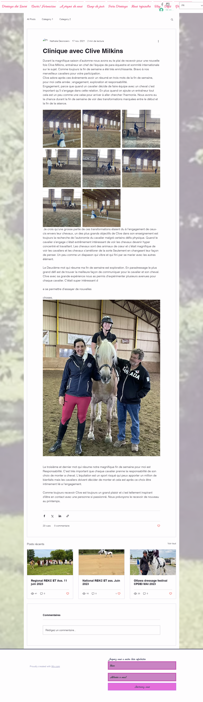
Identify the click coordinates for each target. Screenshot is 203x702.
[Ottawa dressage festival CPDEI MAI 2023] (153, 562)
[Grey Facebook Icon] (162, 4)
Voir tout (172, 543)
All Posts (31, 19)
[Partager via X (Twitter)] (52, 515)
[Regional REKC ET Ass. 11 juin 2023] (50, 562)
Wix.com (55, 666)
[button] (172, 19)
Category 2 (65, 19)
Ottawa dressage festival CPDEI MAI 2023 (150, 582)
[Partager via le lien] (67, 515)
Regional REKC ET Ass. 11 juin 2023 (49, 582)
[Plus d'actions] (158, 41)
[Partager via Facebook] (44, 515)
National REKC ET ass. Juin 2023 (101, 582)
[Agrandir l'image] (62, 129)
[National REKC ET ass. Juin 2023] (101, 562)
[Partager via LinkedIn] (59, 515)
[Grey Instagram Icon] (167, 4)
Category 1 (47, 19)
